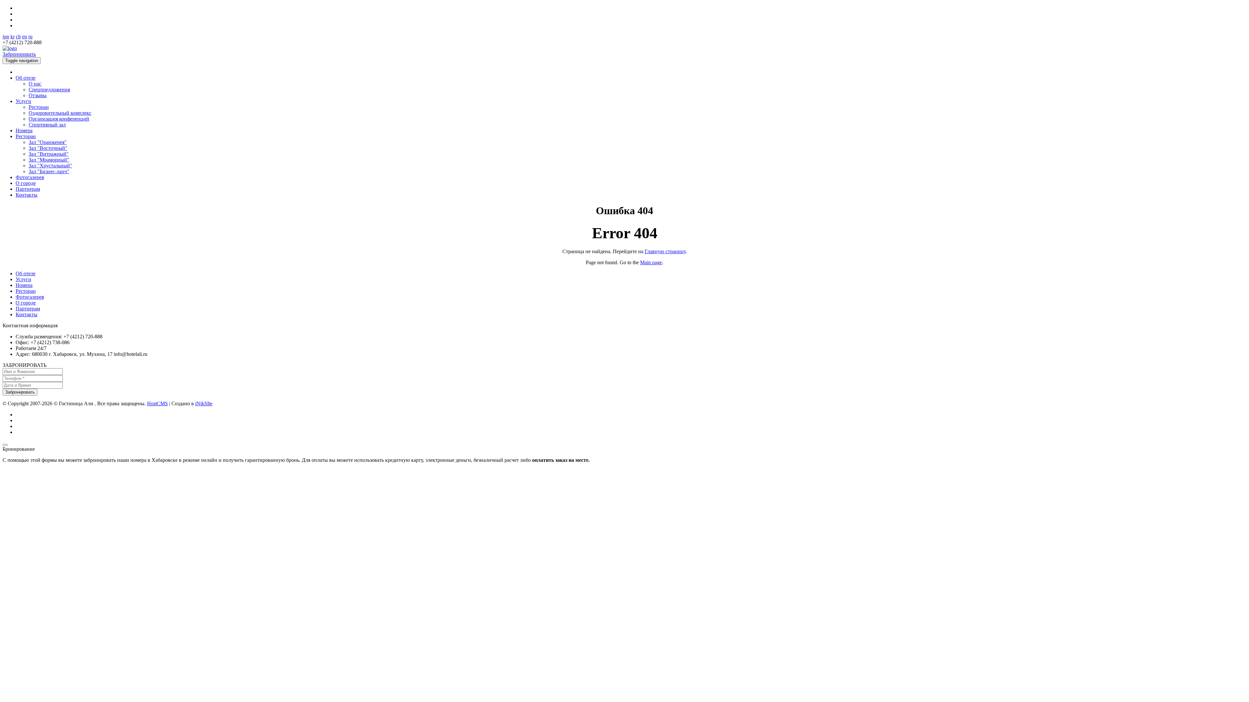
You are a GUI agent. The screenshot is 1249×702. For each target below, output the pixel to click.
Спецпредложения (49, 89)
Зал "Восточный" (48, 148)
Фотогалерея (30, 177)
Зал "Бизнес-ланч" (49, 171)
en (24, 36)
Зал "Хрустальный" (50, 165)
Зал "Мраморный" (49, 159)
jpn (6, 36)
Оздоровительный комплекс (60, 113)
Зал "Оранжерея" (48, 142)
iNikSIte (203, 403)
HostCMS (157, 403)
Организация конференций (59, 119)
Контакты (26, 195)
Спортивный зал (47, 124)
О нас (35, 83)
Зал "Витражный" (49, 154)
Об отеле (25, 78)
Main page (651, 262)
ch (18, 36)
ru (30, 36)
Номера (24, 130)
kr (12, 36)
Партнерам (28, 189)
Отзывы (38, 95)
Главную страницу (665, 251)
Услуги (23, 101)
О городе (26, 183)
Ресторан (39, 107)
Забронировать (19, 54)
